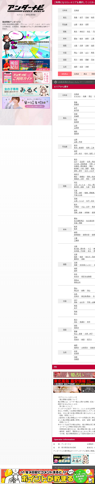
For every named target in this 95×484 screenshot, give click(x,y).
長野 (87, 24)
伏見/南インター (86, 265)
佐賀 (81, 67)
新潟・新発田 (79, 148)
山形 (75, 126)
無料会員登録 (30, 15)
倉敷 (83, 290)
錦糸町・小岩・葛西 (81, 168)
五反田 (82, 162)
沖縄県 (76, 359)
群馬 (75, 210)
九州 (64, 67)
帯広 (90, 96)
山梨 (75, 24)
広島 (81, 53)
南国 (83, 339)
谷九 (89, 251)
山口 (87, 53)
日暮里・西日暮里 (80, 166)
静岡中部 (86, 235)
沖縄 (87, 67)
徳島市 (76, 328)
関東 (64, 31)
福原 (81, 257)
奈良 (75, 274)
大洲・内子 (89, 334)
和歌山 (76, 280)
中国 (64, 53)
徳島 (81, 60)
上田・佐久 (78, 153)
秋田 (92, 17)
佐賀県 (76, 353)
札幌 (84, 96)
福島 (75, 131)
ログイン (20, 15)
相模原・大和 (79, 179)
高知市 (76, 339)
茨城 (75, 198)
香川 (75, 60)
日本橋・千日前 (79, 251)
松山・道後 (78, 334)
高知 (92, 60)
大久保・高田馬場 (80, 164)
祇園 (75, 265)
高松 (75, 322)
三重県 (76, 240)
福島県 (76, 134)
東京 (75, 31)
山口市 (82, 302)
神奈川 (82, 31)
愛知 (75, 39)
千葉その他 (78, 195)
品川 (75, 162)
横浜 (75, 177)
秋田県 (76, 122)
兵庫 (81, 45)
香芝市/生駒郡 (86, 276)
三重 (92, 39)
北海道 (76, 10)
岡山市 (76, 290)
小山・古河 (85, 207)
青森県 (76, 104)
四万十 (89, 339)
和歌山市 (77, 282)
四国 (64, 60)
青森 (75, 17)
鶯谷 (91, 166)
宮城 (87, 17)
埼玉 (88, 31)
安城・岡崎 (78, 223)
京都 (87, 45)
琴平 (88, 322)
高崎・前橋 (78, 212)
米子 (75, 308)
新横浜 (82, 177)
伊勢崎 (87, 212)
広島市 (76, 296)
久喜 (87, 187)
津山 (88, 290)
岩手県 (76, 110)
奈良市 (76, 276)
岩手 (81, 17)
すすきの (77, 96)
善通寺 (82, 322)
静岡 (87, 39)
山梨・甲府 (78, 142)
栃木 (75, 204)
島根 (75, 311)
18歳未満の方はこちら (68, 82)
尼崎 (83, 259)
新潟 (81, 24)
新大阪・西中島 (79, 249)
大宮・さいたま (79, 185)
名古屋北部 (90, 221)
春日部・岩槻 (79, 187)
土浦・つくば (79, 201)
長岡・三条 (90, 148)
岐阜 (81, 39)
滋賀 (92, 45)
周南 (75, 302)
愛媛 (87, 60)
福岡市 (76, 348)
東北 (64, 17)
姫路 (75, 257)
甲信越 (64, 24)
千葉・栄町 (78, 193)
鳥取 (92, 53)
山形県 (76, 128)
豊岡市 (76, 259)
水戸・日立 (90, 201)
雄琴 (75, 271)
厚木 (87, 179)
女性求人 (65, 74)
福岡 (75, 67)
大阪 (75, 45)
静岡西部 (77, 235)
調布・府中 (78, 171)
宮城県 (76, 116)
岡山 (75, 53)
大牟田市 (84, 348)
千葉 (75, 190)
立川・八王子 (89, 171)
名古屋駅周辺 (79, 221)
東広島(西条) (86, 296)
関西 (64, 45)
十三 (89, 249)
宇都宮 (76, 207)
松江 (75, 314)
